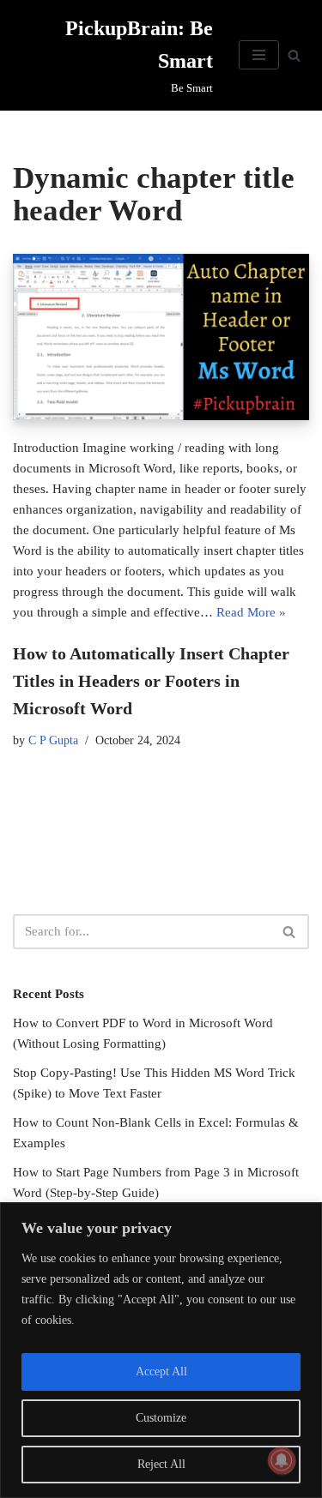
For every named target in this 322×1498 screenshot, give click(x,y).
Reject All (161, 1464)
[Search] (294, 55)
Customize (161, 1417)
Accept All (161, 1371)
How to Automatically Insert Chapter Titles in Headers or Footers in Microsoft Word (151, 681)
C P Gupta (53, 740)
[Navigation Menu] (259, 54)
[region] (161, 1350)
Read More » (251, 612)
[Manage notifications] (281, 1460)
